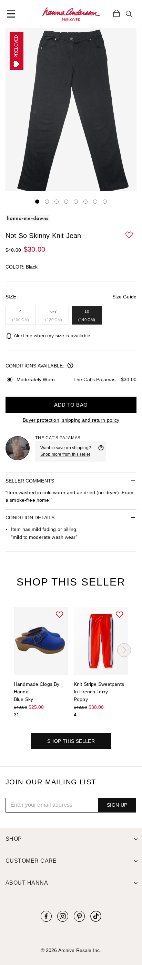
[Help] (101, 451)
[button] (129, 235)
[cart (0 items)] (116, 13)
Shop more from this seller (65, 454)
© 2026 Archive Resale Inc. (71, 950)
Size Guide (124, 296)
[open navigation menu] (11, 14)
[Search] (129, 14)
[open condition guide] (70, 366)
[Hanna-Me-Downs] (71, 14)
